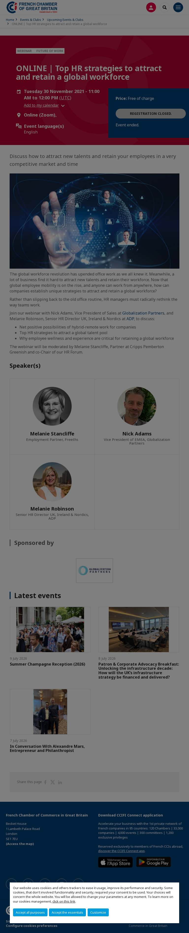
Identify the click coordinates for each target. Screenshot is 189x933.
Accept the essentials (67, 912)
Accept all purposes (30, 912)
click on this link (63, 901)
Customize (98, 912)
